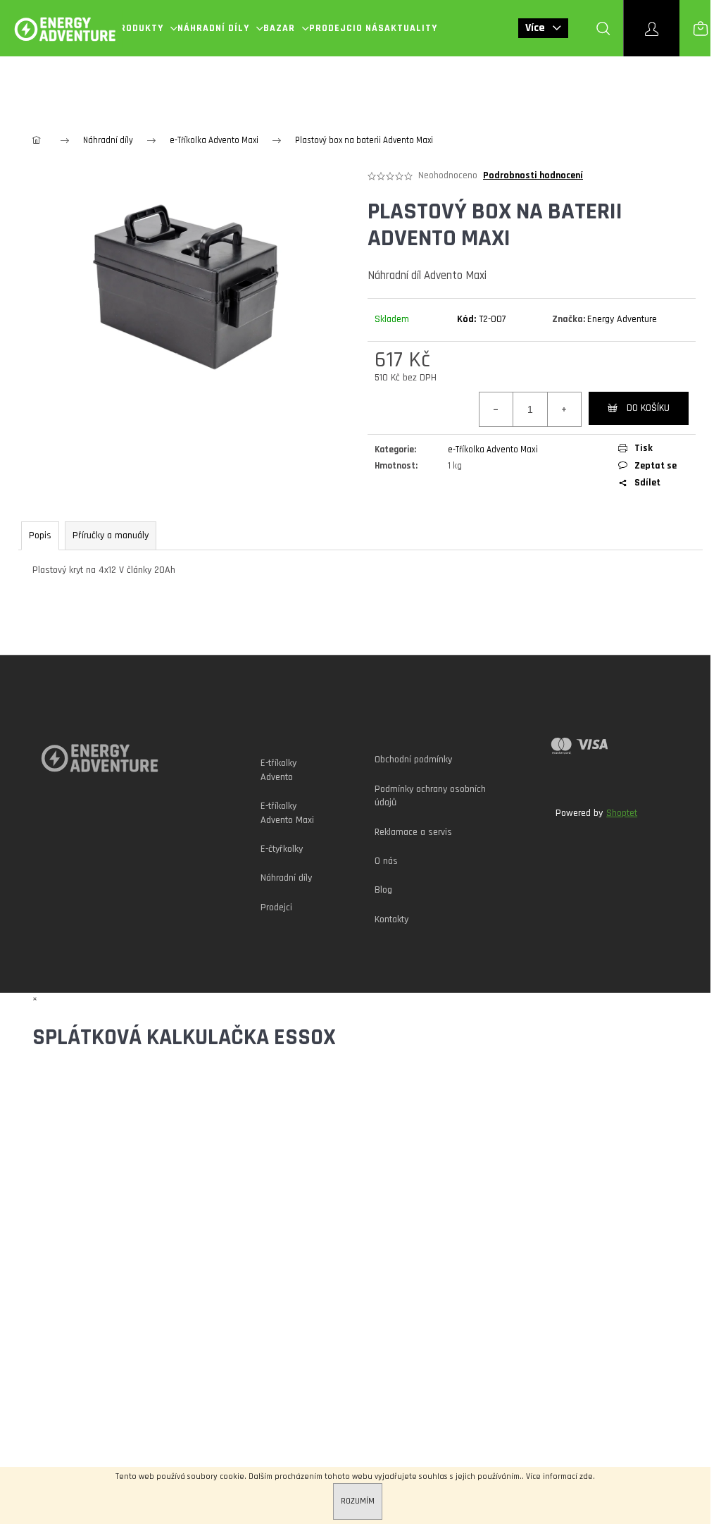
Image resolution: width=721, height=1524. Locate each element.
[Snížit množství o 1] (496, 409)
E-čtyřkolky (282, 849)
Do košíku (648, 408)
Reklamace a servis (413, 832)
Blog (383, 890)
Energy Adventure (622, 319)
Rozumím (358, 1501)
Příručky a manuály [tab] (111, 535)
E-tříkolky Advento (278, 770)
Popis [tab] (40, 535)
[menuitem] (145, 28)
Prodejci (276, 907)
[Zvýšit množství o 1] (564, 409)
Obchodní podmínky (413, 759)
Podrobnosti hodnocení (533, 175)
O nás (386, 861)
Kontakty (391, 919)
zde (586, 1476)
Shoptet (621, 813)
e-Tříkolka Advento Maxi (493, 449)
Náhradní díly (286, 878)
